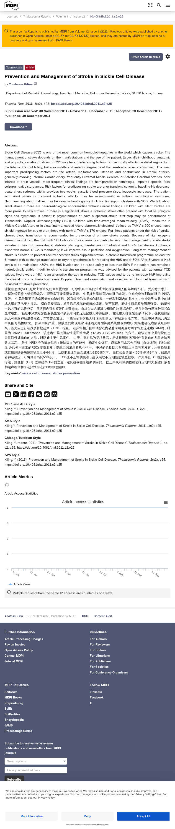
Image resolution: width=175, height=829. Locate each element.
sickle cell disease (36, 373)
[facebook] (31, 395)
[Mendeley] (54, 395)
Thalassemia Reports (37, 16)
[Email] (8, 395)
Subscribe (14, 779)
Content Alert (103, 616)
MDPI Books (13, 697)
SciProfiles (12, 714)
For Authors (98, 639)
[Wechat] (39, 395)
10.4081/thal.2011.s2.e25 (106, 16)
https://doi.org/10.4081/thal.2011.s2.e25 (81, 104)
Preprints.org (14, 703)
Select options (16, 761)
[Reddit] (47, 395)
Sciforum (11, 692)
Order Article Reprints (145, 57)
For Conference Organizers (109, 672)
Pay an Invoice (15, 644)
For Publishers (100, 661)
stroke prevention (66, 373)
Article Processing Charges (24, 639)
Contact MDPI (14, 655)
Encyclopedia (14, 719)
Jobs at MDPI (14, 661)
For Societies (99, 666)
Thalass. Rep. (14, 616)
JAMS (9, 725)
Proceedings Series (18, 731)
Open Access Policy (19, 650)
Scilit (8, 708)
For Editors (98, 650)
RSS (85, 616)
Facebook (96, 697)
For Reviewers (100, 644)
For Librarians (100, 655)
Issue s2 (79, 16)
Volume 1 (62, 16)
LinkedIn (96, 692)
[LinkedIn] (24, 395)
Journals (12, 16)
